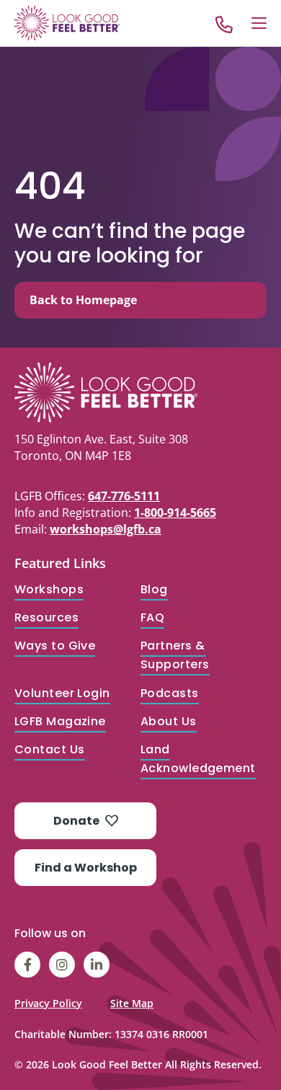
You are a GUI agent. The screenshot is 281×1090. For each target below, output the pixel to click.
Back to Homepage (83, 300)
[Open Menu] (259, 23)
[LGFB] (140, 392)
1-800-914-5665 (175, 512)
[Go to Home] (67, 23)
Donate (76, 820)
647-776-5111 (124, 496)
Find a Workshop (86, 867)
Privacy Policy (48, 1003)
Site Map (131, 1003)
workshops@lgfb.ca (105, 529)
